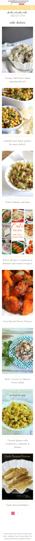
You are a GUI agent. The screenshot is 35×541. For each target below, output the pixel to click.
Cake (7, 256)
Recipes (11, 74)
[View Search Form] (32, 8)
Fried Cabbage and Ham (17, 202)
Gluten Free (10, 437)
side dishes (22, 74)
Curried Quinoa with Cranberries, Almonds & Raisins (17, 443)
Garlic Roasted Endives (17, 505)
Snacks (17, 137)
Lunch (13, 198)
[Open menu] (17, 7)
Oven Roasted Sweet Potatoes (17, 321)
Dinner (8, 198)
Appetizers (7, 136)
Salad (16, 74)
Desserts (13, 256)
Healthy (14, 136)
